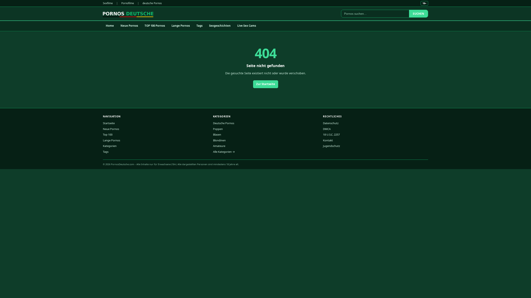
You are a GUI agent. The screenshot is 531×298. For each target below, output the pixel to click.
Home (110, 26)
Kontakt (328, 140)
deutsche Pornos (152, 3)
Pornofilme (127, 3)
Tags (199, 26)
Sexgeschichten (220, 26)
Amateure (219, 146)
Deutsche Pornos (223, 123)
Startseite (109, 123)
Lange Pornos (181, 26)
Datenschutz (331, 123)
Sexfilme (108, 3)
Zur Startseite (265, 84)
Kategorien (110, 146)
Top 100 (107, 134)
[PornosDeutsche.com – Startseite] (128, 13)
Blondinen (219, 140)
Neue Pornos (129, 26)
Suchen (418, 14)
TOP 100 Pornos (155, 26)
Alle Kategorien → (224, 152)
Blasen (217, 134)
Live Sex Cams (246, 26)
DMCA (327, 129)
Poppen (218, 129)
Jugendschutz (331, 146)
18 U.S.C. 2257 (331, 134)
